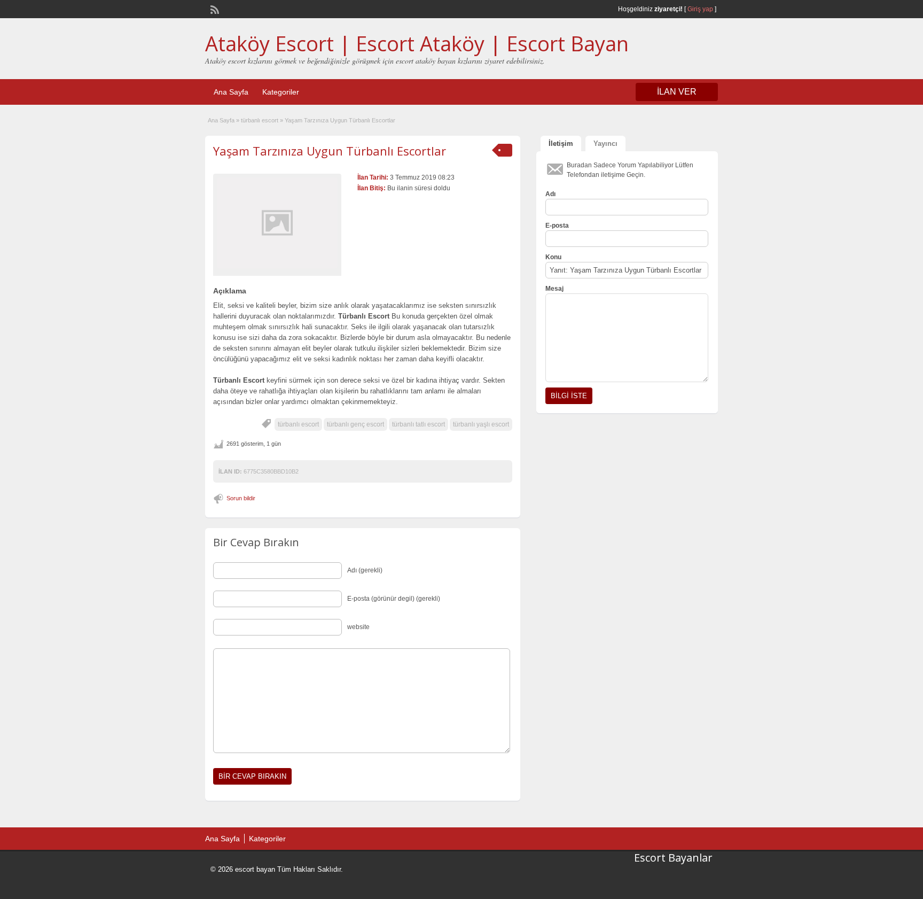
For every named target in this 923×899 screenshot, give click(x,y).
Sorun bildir (240, 498)
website (358, 627)
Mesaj (554, 288)
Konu (553, 257)
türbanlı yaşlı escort (481, 424)
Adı (550, 194)
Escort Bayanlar (673, 857)
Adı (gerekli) (364, 570)
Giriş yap (700, 9)
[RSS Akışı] (213, 8)
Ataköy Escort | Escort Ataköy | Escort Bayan (417, 43)
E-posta (557, 225)
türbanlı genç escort (355, 424)
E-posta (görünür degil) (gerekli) (393, 598)
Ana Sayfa (231, 92)
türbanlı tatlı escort (418, 424)
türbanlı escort (259, 120)
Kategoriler (280, 92)
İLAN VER (677, 91)
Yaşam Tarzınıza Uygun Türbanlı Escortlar (329, 151)
